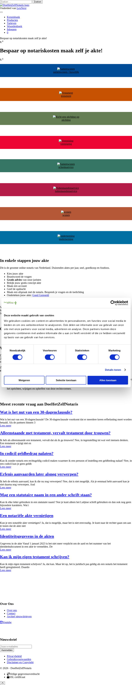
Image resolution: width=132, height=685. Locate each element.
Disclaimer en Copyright (20, 662)
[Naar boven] (2, 683)
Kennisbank (13, 17)
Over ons (12, 610)
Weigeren (24, 380)
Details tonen (113, 369)
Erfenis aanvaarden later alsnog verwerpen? (39, 474)
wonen (66, 215)
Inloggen (11, 29)
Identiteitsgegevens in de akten (27, 536)
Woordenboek (14, 26)
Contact (11, 613)
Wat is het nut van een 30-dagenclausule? (36, 412)
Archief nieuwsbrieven (19, 616)
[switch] (50, 357)
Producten (12, 20)
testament (66, 95)
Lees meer (5, 425)
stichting (66, 119)
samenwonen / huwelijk (66, 72)
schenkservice (66, 167)
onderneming (66, 239)
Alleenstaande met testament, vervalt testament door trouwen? (55, 433)
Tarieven (11, 23)
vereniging (66, 143)
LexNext (21, 8)
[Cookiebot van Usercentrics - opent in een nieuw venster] (113, 303)
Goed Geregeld (40, 295)
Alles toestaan (107, 380)
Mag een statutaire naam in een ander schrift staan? (46, 495)
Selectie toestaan (66, 380)
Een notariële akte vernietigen (26, 515)
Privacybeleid (14, 656)
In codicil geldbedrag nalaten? (26, 453)
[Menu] (1, 12)
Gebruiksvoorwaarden (19, 659)
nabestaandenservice (66, 191)
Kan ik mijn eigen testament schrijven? (34, 557)
